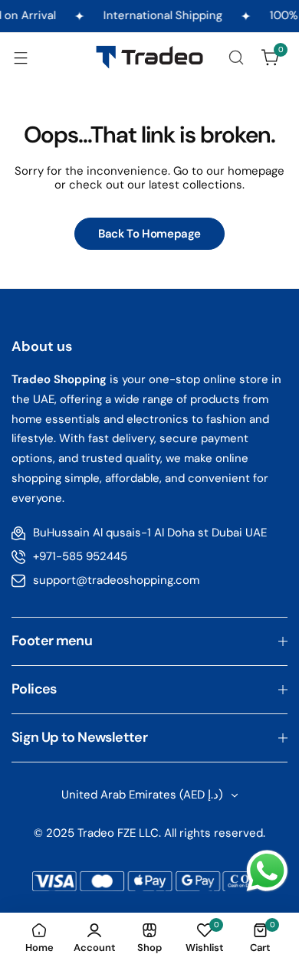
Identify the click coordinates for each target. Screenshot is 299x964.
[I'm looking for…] (236, 57)
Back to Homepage (149, 233)
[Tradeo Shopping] (149, 57)
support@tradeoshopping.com (116, 580)
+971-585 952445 (80, 556)
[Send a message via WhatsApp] (267, 871)
